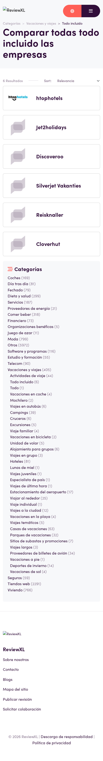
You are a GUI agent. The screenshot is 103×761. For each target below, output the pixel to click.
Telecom (19, 363)
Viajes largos (24, 547)
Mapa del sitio (15, 689)
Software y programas (32, 351)
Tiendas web (24, 583)
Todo (17, 387)
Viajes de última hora (31, 485)
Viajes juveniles (26, 473)
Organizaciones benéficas (33, 326)
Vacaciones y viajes (41, 23)
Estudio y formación (29, 357)
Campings (23, 412)
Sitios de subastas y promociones (41, 540)
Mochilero (21, 400)
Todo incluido (24, 381)
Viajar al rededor (29, 497)
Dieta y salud (24, 295)
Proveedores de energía (32, 308)
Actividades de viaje (31, 375)
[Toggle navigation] (90, 11)
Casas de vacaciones (32, 528)
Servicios (20, 302)
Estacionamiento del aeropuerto (41, 491)
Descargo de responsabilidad (67, 736)
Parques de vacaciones (34, 534)
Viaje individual (26, 504)
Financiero (21, 320)
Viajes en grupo (26, 455)
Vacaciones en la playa (33, 516)
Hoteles (20, 461)
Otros (18, 344)
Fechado (19, 289)
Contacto (11, 669)
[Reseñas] (14, 11)
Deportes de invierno (32, 565)
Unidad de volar (27, 442)
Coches (19, 277)
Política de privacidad (51, 742)
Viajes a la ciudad (29, 510)
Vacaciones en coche (31, 393)
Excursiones (23, 424)
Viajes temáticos (27, 522)
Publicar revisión (17, 699)
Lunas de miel (25, 467)
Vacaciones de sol (28, 571)
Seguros (19, 577)
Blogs (7, 679)
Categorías (11, 23)
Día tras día (22, 283)
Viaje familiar (24, 430)
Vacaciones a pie (27, 559)
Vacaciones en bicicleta (33, 436)
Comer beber (24, 314)
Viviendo (20, 589)
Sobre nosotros (16, 659)
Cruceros (20, 418)
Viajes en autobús (28, 406)
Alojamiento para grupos (34, 448)
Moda (18, 338)
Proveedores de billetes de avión (42, 552)
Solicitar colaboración (22, 708)
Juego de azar (23, 332)
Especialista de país (30, 479)
